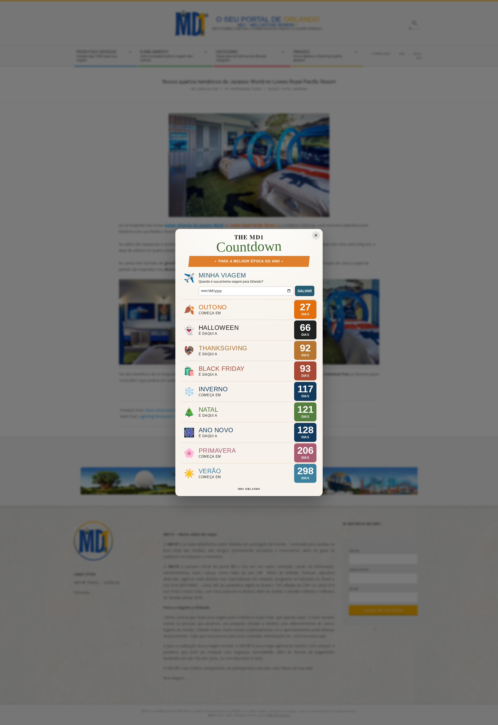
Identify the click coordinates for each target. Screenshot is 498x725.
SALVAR (305, 291)
